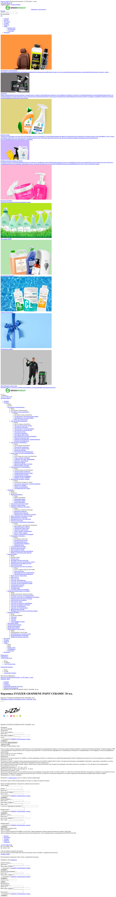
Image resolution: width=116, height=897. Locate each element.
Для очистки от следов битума (23, 430)
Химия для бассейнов (7, 312)
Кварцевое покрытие (20, 511)
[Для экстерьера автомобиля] (27, 421)
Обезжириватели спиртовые (92, 95)
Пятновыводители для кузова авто (21, 519)
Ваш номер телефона (7, 735)
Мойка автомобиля (6, 95)
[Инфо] (8, 643)
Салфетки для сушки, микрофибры (24, 459)
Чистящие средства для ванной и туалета (38, 136)
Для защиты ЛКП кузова (21, 435)
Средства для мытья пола (27, 138)
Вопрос (3, 788)
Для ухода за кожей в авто (21, 448)
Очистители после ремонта (81, 162)
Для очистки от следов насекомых (24, 428)
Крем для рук (8, 138)
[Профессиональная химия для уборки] (30, 591)
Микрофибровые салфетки (22, 526)
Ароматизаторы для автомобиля (81, 72)
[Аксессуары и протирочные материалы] (34, 522)
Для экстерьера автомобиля (26, 72)
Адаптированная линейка (63, 96)
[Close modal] (13, 732)
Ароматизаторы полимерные (22, 476)
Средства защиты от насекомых (23, 139)
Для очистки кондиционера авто (23, 451)
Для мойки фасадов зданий (22, 488)
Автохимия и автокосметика (9, 70)
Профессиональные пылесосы (46, 387)
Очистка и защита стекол (36, 95)
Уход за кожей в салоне (91, 96)
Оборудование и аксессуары (9, 386)
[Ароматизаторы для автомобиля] (30, 467)
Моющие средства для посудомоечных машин (86, 164)
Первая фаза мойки (19, 499)
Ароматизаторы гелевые (21, 474)
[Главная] (16, 392)
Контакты (7, 32)
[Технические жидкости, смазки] (29, 479)
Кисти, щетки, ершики (20, 533)
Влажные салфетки (19, 462)
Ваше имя (4, 733)
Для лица (9, 202)
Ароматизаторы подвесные (22, 471)
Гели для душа (16, 138)
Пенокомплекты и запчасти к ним (10, 387)
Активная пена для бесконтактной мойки (26, 416)
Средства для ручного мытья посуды (45, 138)
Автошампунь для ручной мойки (23, 418)
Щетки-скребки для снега (21, 465)
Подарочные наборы (7, 349)
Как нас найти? (5, 1)
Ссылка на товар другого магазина (11, 806)
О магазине (10, 31)
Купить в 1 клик (5, 744)
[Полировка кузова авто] (25, 536)
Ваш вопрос (4, 892)
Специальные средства (84, 138)
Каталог (6, 20)
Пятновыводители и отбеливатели (24, 572)
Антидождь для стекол (20, 433)
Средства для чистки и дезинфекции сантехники (38, 162)
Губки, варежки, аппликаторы (23, 531)
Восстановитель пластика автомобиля (25, 436)
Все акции (7, 21)
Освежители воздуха (17, 586)
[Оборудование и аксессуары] (24, 629)
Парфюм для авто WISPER (22, 477)
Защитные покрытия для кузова (53, 95)
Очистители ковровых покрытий (18, 164)
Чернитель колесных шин (21, 438)
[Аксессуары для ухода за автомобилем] (33, 453)
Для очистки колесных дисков (20, 95)
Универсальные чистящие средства (60, 136)
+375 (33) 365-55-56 (6, 396)
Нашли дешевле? (12, 742)
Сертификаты (11, 29)
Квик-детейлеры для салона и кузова (73, 95)
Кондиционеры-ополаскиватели (23, 574)
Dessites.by (14, 860)
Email (2, 737)
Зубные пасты (5, 136)
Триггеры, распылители (21, 461)
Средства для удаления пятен (50, 164)
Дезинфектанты (9, 139)
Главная (6, 18)
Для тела (14, 202)
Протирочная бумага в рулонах (23, 464)
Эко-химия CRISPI (6, 239)
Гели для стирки (19, 571)
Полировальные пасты (20, 540)
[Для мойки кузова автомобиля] (29, 412)
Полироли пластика (20, 450)
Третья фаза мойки (19, 502)
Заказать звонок (5, 4)
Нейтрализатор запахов (66, 164)
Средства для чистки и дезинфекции (21, 603)
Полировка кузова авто (49, 96)
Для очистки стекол (20, 431)
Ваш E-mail (4, 794)
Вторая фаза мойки (19, 500)
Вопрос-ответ (11, 28)
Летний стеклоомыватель (21, 441)
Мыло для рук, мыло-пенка (19, 575)
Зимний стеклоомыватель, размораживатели (27, 439)
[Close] (7, 395)
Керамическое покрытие (21, 513)
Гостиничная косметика (7, 275)
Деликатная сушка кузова (21, 528)
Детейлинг (4, 93)
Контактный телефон (7, 792)
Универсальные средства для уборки (62, 162)
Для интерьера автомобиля (42, 72)
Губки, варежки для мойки (22, 457)
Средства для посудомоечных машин (66, 138)
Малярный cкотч (19, 545)
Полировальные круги (20, 542)
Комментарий (5, 809)
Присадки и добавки (20, 485)
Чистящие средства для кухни (17, 136)
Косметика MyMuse (6, 200)
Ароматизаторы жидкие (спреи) (23, 473)
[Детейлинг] (14, 490)
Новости (6, 25)
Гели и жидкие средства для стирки (91, 136)
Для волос (4, 202)
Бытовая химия (5, 135)
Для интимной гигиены (24, 202)
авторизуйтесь (12, 778)
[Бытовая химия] (17, 554)
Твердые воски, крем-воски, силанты (25, 514)
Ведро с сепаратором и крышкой (23, 534)
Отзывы (6, 23)
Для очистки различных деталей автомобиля (27, 484)
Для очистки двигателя (21, 427)
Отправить (4, 740)
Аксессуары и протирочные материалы (30, 96)
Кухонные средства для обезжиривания (12, 162)
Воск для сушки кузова (21, 419)
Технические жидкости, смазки (100, 72)
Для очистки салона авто (21, 447)
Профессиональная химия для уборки (12, 161)
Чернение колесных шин (78, 96)
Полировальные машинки (21, 543)
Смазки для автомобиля (21, 487)
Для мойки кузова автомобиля (9, 72)
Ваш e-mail (4, 804)
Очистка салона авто (13, 96)
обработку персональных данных (20, 739)
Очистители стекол (75, 136)
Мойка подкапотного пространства (17, 98)
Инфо (5, 26)
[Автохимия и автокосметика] (24, 407)
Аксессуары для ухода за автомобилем (61, 72)
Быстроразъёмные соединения (29, 387)
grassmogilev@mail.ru (10, 673)
